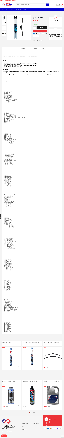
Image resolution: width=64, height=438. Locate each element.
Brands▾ (12, 9)
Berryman (25, 381)
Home (3, 9)
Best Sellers (18, 9)
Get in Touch (52, 419)
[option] (19, 27)
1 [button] (29, 412)
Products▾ (8, 9)
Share (0, 216)
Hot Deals (24, 9)
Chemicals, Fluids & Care (49, 381)
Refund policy (24, 429)
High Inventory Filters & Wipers (34, 342)
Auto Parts (4, 342)
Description (22, 48)
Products (9, 342)
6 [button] (34, 412)
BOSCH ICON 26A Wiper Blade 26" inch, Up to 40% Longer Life (6, 344)
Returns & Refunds (25, 423)
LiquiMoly (4, 381)
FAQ (23, 426)
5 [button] (33, 412)
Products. (41, 40)
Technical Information (32, 48)
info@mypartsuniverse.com (7, 430)
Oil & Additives (30, 381)
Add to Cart (41, 27)
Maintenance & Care (10, 381)
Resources (41, 48)
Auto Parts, (38, 40)
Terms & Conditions (36, 423)
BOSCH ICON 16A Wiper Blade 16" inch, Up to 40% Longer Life (27, 344)
